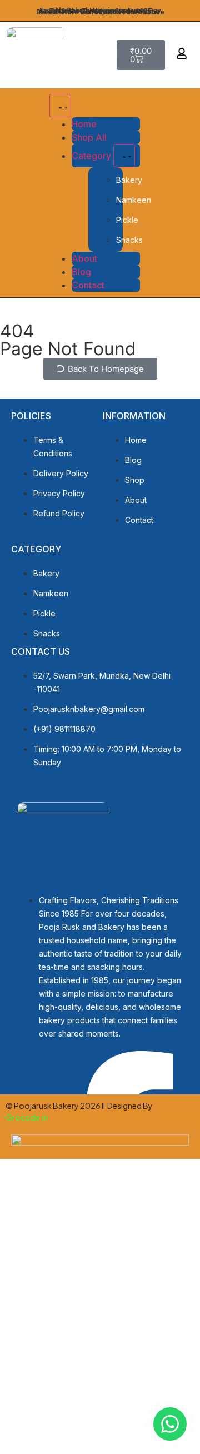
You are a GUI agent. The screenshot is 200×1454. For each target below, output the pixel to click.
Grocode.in (27, 1117)
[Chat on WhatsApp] (170, 1424)
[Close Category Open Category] (124, 155)
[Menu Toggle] (60, 105)
